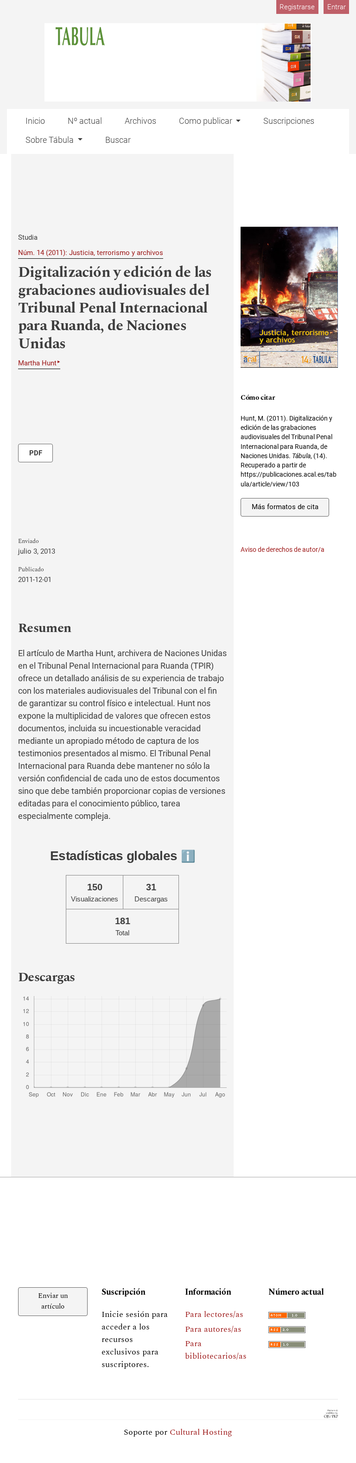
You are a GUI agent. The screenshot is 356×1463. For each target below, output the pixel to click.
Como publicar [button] (206, 121)
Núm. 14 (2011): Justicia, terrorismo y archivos (90, 253)
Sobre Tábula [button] (50, 140)
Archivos (140, 121)
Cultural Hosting (201, 1432)
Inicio (35, 121)
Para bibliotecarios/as (216, 1349)
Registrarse (297, 7)
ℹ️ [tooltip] (188, 856)
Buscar (118, 140)
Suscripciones (288, 121)
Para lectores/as (214, 1314)
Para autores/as (213, 1329)
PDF (35, 453)
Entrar (336, 7)
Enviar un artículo (53, 1301)
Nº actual (85, 121)
